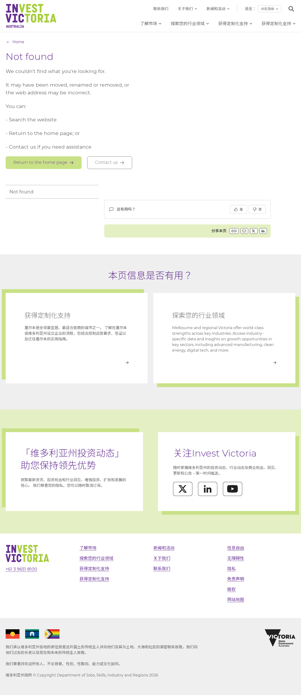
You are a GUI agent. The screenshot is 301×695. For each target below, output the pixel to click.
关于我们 (185, 9)
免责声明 (235, 579)
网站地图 (235, 599)
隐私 (231, 568)
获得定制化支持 (94, 568)
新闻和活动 (215, 9)
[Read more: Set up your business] (76, 363)
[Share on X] (253, 231)
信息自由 (235, 548)
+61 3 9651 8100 (21, 569)
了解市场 (87, 548)
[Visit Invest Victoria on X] (182, 489)
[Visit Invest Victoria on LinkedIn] (207, 489)
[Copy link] (234, 231)
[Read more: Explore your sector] (224, 363)
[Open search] (291, 9)
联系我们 (160, 9)
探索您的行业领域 (96, 558)
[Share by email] (244, 231)
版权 (231, 589)
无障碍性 (235, 558)
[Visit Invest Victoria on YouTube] (232, 489)
